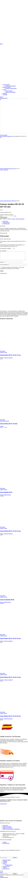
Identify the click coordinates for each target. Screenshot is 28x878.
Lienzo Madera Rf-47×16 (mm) (8, 423)
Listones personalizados (10, 85)
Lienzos (13, 218)
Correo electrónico (4, 264)
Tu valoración (3, 250)
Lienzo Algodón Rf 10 (6, 492)
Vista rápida (2, 351)
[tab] (15, 221)
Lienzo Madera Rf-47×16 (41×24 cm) (10, 677)
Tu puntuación (3, 248)
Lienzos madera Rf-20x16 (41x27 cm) (8, 168)
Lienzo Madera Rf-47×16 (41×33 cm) (10, 355)
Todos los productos (7, 136)
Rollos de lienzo (8, 90)
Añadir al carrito (4, 217)
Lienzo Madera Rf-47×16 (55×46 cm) (10, 716)
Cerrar (1, 872)
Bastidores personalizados (11, 88)
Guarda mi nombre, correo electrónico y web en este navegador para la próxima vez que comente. (12, 268)
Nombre (2, 262)
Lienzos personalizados (10, 92)
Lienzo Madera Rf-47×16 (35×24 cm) (10, 638)
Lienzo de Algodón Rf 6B (7, 599)
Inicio (1, 136)
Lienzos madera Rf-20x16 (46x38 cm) (8, 200)
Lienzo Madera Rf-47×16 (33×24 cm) (10, 531)
